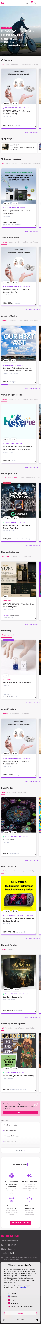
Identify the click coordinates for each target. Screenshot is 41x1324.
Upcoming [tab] (12, 242)
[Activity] (31, 3)
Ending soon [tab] (25, 714)
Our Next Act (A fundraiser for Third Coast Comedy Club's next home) (18, 371)
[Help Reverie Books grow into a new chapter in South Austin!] (18, 422)
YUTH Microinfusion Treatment (17, 682)
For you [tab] (4, 242)
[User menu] (35, 2)
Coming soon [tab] (7, 635)
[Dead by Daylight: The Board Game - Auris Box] (18, 500)
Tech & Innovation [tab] (11, 65)
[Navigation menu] (39, 3)
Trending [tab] (5, 714)
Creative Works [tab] (25, 65)
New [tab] (15, 635)
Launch (20, 1112)
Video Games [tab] (30, 478)
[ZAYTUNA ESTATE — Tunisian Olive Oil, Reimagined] (18, 579)
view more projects (32, 132)
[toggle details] (36, 128)
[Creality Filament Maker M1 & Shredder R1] (18, 186)
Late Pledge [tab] (34, 242)
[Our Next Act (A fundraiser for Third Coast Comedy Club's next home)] (18, 343)
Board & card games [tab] (9, 478)
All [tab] (3, 65)
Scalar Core (8, 840)
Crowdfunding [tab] (23, 242)
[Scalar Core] (18, 815)
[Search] (27, 3)
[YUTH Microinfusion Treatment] (18, 657)
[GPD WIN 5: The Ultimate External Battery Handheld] (18, 893)
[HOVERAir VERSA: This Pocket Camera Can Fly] (18, 86)
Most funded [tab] (14, 714)
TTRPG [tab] (21, 478)
